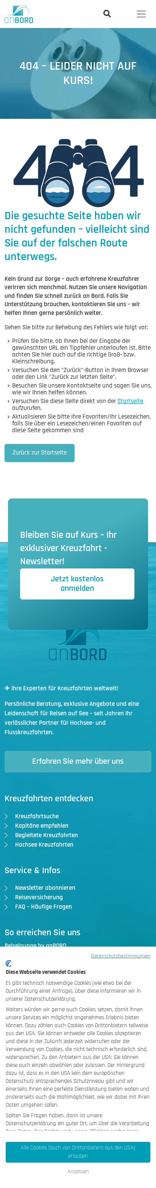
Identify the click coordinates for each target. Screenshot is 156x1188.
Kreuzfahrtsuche (37, 816)
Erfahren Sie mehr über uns (78, 761)
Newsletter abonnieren (45, 888)
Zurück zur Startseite (39, 452)
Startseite (130, 401)
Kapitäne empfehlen (42, 826)
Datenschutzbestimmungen (120, 956)
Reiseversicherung (39, 897)
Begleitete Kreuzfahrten (46, 835)
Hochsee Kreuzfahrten (44, 845)
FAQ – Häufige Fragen (43, 907)
